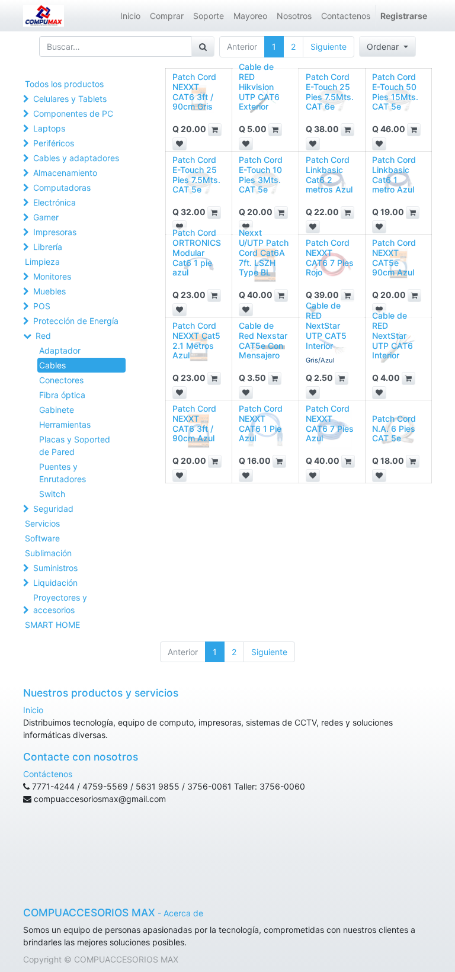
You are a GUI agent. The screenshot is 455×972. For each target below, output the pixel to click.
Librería (47, 247)
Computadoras (62, 187)
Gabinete (56, 410)
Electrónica (54, 202)
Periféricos (53, 143)
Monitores (52, 276)
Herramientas (65, 424)
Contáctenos (47, 774)
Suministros (55, 568)
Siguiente (328, 46)
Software (42, 538)
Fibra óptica (62, 395)
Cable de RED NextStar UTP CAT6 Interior (392, 335)
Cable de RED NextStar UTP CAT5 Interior (326, 325)
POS (41, 306)
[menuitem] (130, 16)
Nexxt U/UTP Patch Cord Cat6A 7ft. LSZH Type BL (264, 252)
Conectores (61, 380)
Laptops (49, 128)
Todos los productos (64, 84)
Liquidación (55, 583)
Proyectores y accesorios (60, 603)
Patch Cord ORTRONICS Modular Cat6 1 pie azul (196, 252)
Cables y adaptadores (76, 158)
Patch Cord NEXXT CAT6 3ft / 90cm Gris (194, 91)
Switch (52, 494)
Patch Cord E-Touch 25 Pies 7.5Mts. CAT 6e (330, 91)
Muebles (49, 291)
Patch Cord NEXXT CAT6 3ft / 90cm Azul (194, 423)
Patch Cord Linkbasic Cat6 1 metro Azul (394, 174)
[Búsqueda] (202, 46)
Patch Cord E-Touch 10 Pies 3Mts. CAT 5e (261, 174)
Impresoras (54, 232)
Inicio (33, 710)
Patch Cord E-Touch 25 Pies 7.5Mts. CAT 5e (196, 174)
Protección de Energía (75, 321)
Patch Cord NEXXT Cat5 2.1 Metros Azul (196, 340)
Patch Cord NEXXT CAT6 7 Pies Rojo (330, 257)
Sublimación (48, 553)
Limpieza (42, 261)
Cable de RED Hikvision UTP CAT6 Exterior (259, 86)
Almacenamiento (65, 173)
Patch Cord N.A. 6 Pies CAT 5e (394, 428)
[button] (387, 46)
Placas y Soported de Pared (74, 445)
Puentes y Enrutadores (62, 472)
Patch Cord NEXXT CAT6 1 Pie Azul (261, 423)
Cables (52, 365)
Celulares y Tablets (70, 99)
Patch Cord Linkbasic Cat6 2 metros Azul (329, 174)
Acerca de (183, 913)
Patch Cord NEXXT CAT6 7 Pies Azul (330, 423)
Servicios (42, 523)
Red (43, 336)
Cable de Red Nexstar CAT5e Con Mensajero (263, 340)
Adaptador (60, 350)
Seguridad (53, 508)
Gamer (46, 217)
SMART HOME (52, 625)
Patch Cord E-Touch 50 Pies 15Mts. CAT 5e (395, 91)
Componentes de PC (73, 113)
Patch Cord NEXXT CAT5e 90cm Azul (394, 257)
